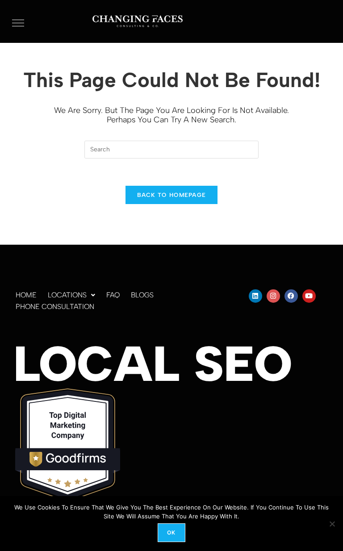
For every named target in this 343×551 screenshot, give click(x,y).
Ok (171, 532)
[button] (71, 295)
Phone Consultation (55, 306)
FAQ (113, 295)
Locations (67, 295)
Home (26, 295)
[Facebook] (291, 296)
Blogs (142, 295)
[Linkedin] (255, 296)
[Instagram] (273, 296)
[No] (331, 523)
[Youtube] (309, 296)
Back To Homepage (171, 195)
